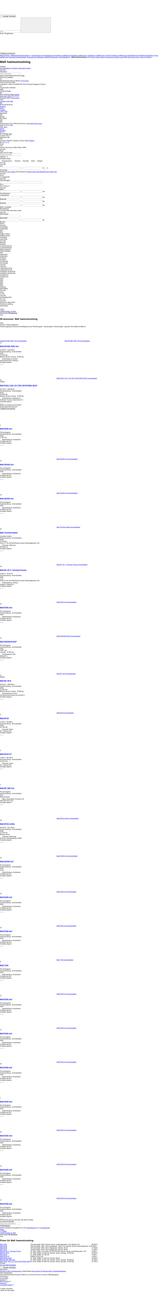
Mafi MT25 (4, 718)
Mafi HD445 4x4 (6, 464)
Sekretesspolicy (16, 1271)
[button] (82, 43)
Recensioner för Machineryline (42, 1271)
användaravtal (45, 1228)
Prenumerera (5, 1226)
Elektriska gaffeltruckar (78, 55)
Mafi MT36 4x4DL (7, 824)
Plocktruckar (54, 57)
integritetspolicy (31, 1228)
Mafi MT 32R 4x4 (7, 788)
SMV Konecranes (130, 57)
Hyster (97, 57)
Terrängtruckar (31, 57)
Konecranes (109, 57)
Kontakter (12, 1265)
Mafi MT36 (3, 1248)
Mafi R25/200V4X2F (8, 642)
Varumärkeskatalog (59, 1271)
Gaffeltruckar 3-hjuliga (103, 55)
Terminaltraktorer (64, 57)
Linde (121, 57)
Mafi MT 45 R (5, 681)
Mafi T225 (3, 1249)
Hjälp (7, 1265)
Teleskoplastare (48, 55)
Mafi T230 (4, 965)
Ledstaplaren (91, 55)
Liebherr (116, 57)
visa (2, 309)
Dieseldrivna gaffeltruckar (62, 55)
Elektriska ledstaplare (146, 55)
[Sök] (36, 25)
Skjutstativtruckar (133, 55)
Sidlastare (40, 57)
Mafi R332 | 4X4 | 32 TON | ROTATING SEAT (18, 386)
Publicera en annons (8, 409)
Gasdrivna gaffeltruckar (119, 55)
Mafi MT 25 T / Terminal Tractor (13, 570)
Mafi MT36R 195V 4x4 (9, 346)
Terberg (148, 57)
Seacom (143, 57)
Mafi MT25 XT (6, 754)
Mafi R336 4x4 (6, 429)
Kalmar (102, 57)
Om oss (2, 1265)
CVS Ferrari (91, 57)
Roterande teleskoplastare (17, 57)
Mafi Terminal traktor (9, 533)
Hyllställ (46, 57)
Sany (138, 57)
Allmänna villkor (5, 1271)
